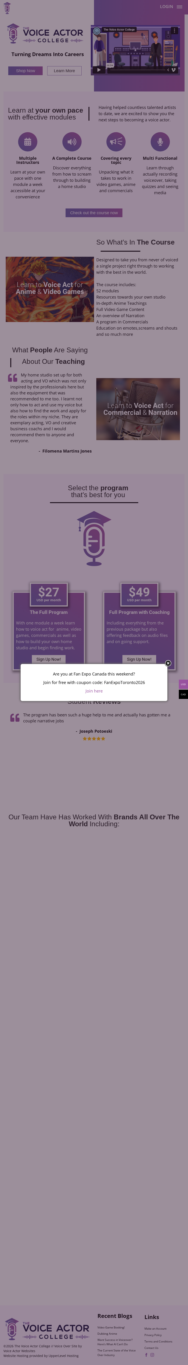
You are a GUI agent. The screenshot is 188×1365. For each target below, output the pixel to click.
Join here (94, 691)
